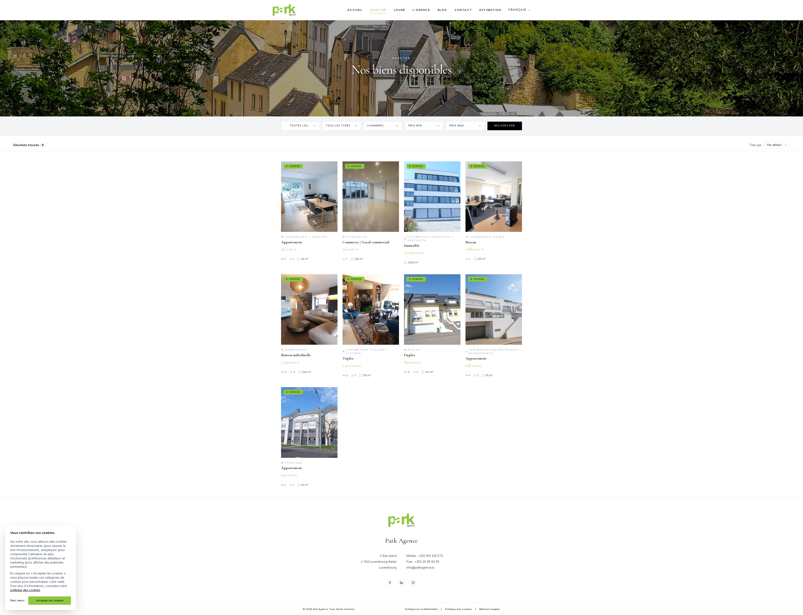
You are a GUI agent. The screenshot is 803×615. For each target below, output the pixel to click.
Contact (463, 9)
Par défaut (774, 145)
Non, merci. (17, 600)
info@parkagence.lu (421, 567)
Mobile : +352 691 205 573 (425, 556)
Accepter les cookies (50, 600)
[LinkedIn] (401, 582)
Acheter (378, 9)
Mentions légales (489, 609)
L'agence (421, 9)
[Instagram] (413, 582)
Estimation (490, 9)
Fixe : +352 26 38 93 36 (423, 561)
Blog (442, 9)
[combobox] (300, 125)
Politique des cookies (458, 609)
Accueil (355, 9)
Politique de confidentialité (421, 609)
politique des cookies (25, 590)
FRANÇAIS (518, 10)
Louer (399, 9)
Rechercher (504, 125)
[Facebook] (390, 582)
